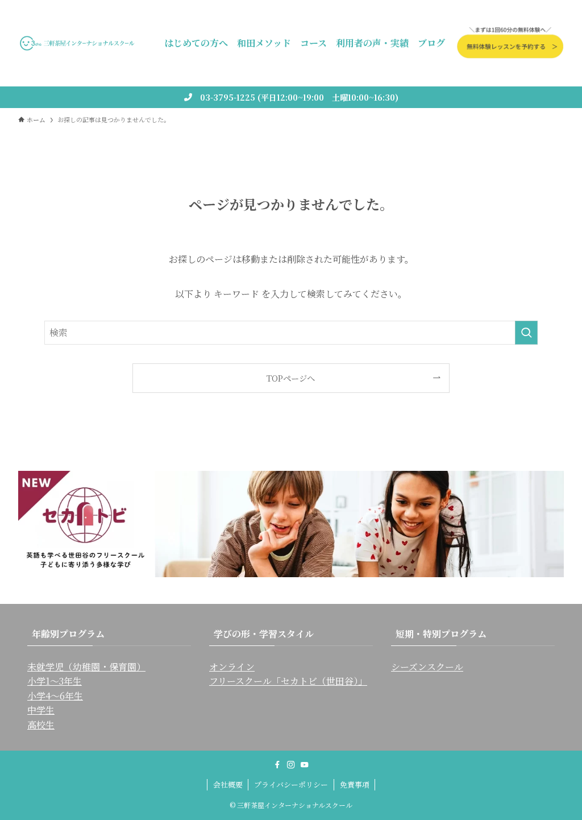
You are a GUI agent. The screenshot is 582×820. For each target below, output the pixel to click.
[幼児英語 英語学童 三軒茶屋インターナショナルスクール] (77, 43)
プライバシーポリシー (291, 784)
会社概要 (228, 784)
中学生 (41, 710)
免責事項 (354, 784)
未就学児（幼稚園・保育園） (86, 666)
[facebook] (277, 765)
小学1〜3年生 (54, 681)
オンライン (232, 666)
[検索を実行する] (526, 333)
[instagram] (291, 765)
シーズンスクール (427, 666)
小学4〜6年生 (55, 695)
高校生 (41, 724)
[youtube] (305, 765)
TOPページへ (291, 378)
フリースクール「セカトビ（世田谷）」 (288, 681)
